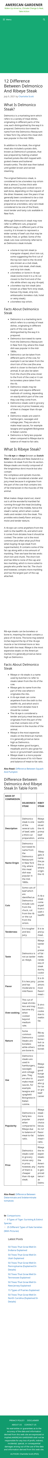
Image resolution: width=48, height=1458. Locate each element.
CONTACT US (30, 1424)
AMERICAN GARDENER (24, 4)
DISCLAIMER (33, 1420)
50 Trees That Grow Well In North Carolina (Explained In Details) (23, 1298)
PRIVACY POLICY (16, 1420)
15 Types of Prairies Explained (23, 1290)
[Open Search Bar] (44, 19)
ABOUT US (17, 1424)
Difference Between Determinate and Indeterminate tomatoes (20, 1197)
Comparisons (14, 1215)
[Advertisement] (24, 49)
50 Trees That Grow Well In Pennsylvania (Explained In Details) (22, 1266)
